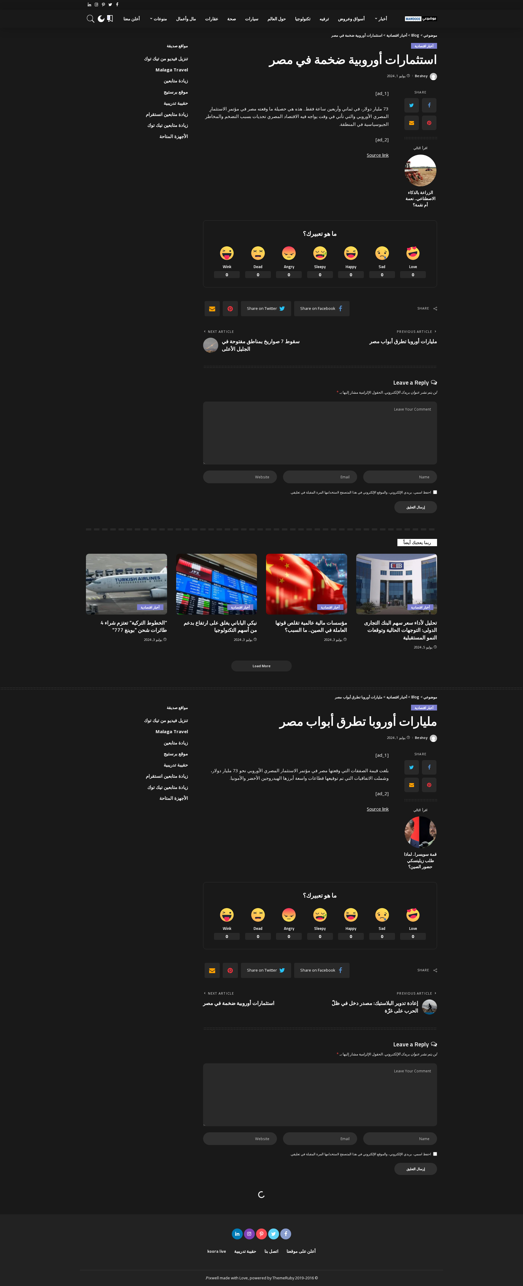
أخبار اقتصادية (424, 46)
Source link (378, 155)
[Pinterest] (103, 5)
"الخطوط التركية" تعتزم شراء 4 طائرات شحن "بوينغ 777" (133, 626)
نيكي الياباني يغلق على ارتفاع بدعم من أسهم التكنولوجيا (220, 626)
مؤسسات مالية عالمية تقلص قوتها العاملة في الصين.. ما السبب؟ (311, 626)
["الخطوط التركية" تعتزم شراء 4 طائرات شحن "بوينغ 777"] (126, 584)
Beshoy (421, 75)
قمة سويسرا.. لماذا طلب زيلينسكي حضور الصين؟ (420, 860)
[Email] (411, 123)
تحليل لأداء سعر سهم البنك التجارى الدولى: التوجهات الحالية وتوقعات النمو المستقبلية (400, 630)
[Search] (91, 19)
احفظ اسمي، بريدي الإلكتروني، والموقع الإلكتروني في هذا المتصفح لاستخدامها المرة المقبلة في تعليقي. (360, 492)
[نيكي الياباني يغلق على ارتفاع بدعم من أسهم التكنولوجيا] (216, 584)
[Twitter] (110, 5)
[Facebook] (117, 5)
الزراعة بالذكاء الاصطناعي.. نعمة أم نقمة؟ (421, 198)
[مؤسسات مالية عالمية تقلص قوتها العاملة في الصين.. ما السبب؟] (306, 584)
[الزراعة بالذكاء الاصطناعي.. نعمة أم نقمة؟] (420, 170)
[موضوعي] (421, 18)
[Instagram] (96, 5)
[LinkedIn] (89, 5)
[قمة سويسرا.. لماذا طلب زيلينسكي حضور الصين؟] (420, 832)
